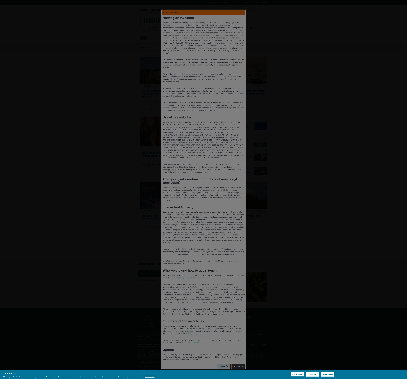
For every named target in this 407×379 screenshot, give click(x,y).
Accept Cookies (328, 374)
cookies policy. (150, 377)
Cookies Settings (297, 374)
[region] (203, 374)
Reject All (313, 374)
